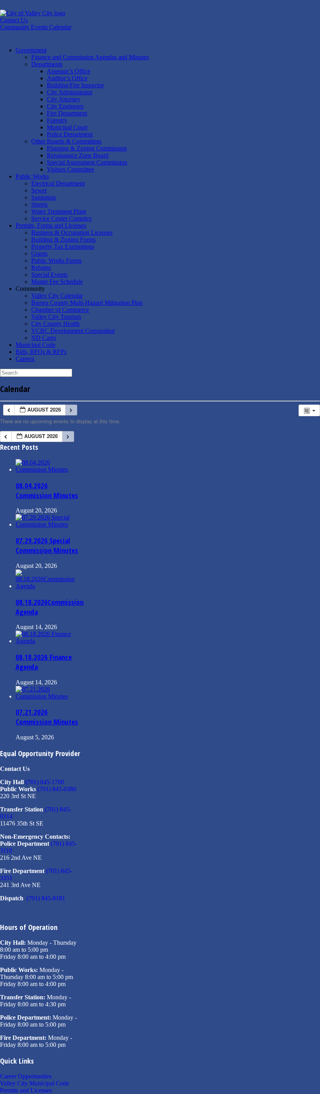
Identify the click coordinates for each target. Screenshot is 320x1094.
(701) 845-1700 (44, 782)
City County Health (55, 323)
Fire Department (67, 113)
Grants (39, 253)
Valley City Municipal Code (34, 1083)
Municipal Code (35, 344)
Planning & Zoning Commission (87, 148)
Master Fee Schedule (57, 281)
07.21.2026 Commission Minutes (47, 716)
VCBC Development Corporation (73, 330)
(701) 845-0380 (56, 789)
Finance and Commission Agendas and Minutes (90, 57)
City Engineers (65, 106)
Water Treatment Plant (58, 211)
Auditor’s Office (67, 78)
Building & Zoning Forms (63, 239)
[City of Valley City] (32, 13)
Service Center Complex (61, 218)
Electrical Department (58, 183)
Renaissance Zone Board (77, 155)
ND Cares (43, 337)
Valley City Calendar (57, 295)
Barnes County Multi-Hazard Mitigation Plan (86, 302)
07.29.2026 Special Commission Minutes (47, 545)
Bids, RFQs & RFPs (41, 351)
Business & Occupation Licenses (71, 232)
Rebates (41, 267)
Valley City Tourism (56, 316)
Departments (46, 64)
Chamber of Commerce (60, 309)
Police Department (69, 134)
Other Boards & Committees (66, 141)
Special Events (49, 274)
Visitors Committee (70, 169)
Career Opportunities (26, 1076)
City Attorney (63, 99)
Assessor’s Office (68, 71)
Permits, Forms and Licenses (51, 225)
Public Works (32, 176)
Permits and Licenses (26, 1090)
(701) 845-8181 (46, 898)
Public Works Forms (56, 260)
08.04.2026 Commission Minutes (47, 490)
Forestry (57, 120)
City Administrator (69, 92)
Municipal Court (67, 127)
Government (31, 50)
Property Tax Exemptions (62, 246)
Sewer (39, 190)
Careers (25, 358)
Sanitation (43, 197)
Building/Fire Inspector (75, 85)
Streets (39, 204)
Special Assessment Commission (87, 162)
